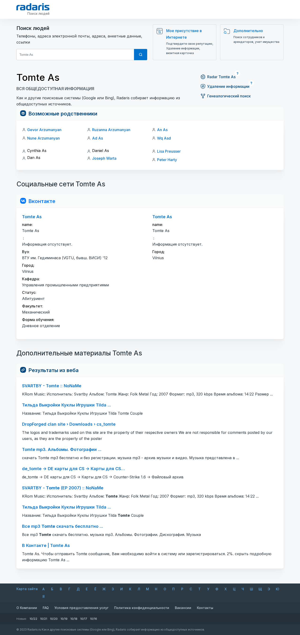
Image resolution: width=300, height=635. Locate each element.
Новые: (21, 618)
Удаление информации (228, 86)
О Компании (26, 608)
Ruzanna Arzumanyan (111, 129)
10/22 (33, 618)
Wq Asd (164, 138)
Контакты (205, 608)
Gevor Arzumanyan (44, 129)
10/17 (83, 618)
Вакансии (183, 608)
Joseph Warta (104, 158)
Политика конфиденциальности (141, 608)
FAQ (46, 608)
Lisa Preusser (169, 151)
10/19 (64, 618)
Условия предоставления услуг (81, 608)
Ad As (97, 138)
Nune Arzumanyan (43, 138)
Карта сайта (27, 589)
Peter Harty (167, 159)
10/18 (73, 618)
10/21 (43, 618)
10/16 (93, 618)
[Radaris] (32, 6)
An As (162, 129)
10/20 (54, 618)
